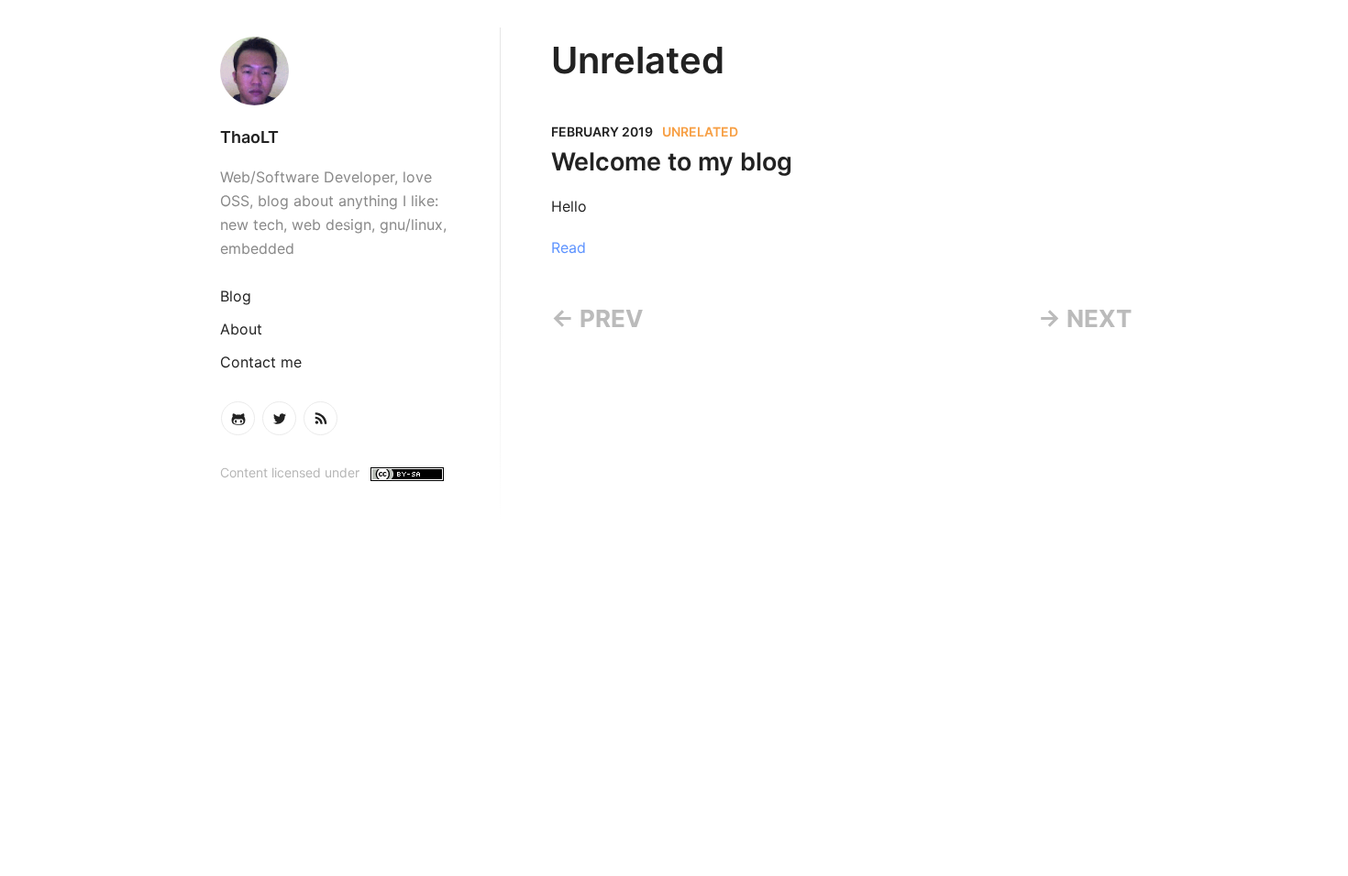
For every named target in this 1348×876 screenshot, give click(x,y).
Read (568, 247)
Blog (235, 296)
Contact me (261, 362)
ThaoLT (249, 137)
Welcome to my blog (671, 162)
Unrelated (700, 131)
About (241, 329)
